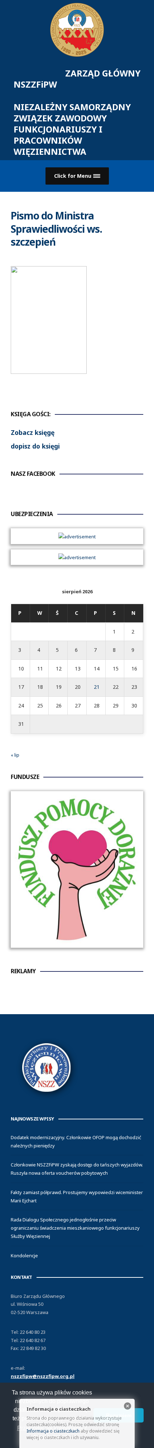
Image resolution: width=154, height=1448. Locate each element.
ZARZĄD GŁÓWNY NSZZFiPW (77, 112)
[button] (77, 176)
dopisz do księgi (35, 446)
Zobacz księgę (32, 432)
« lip (15, 755)
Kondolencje (24, 1255)
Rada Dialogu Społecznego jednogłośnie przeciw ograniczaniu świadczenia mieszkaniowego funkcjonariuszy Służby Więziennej (75, 1227)
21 (97, 686)
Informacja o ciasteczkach (53, 1431)
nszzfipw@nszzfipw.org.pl (42, 1376)
